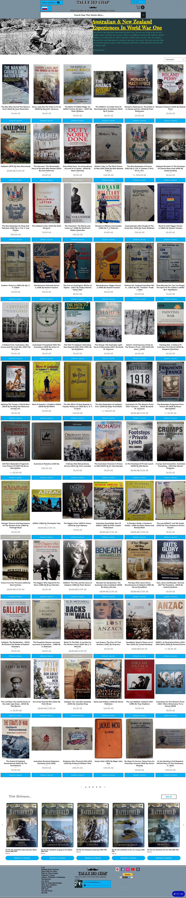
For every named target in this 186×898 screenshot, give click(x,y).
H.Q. (43, 868)
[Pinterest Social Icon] (117, 869)
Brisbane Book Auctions (50, 869)
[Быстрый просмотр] (16, 84)
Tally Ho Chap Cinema (49, 873)
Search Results (46, 887)
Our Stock (45, 881)
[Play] (85, 885)
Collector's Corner (48, 875)
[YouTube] (133, 869)
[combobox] (174, 59)
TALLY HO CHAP (93, 2)
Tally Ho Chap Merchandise (51, 883)
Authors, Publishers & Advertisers (53, 877)
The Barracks (46, 879)
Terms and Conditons (49, 885)
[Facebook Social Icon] (122, 869)
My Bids (44, 893)
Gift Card (44, 889)
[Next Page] (105, 787)
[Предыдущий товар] (2, 825)
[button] (138, 2)
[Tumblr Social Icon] (138, 869)
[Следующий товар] (183, 825)
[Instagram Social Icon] (127, 869)
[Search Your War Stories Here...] (143, 15)
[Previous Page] (81, 787)
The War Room (46, 891)
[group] (93, 831)
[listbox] (138, 2)
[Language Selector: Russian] (45, 8)
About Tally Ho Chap (49, 871)
